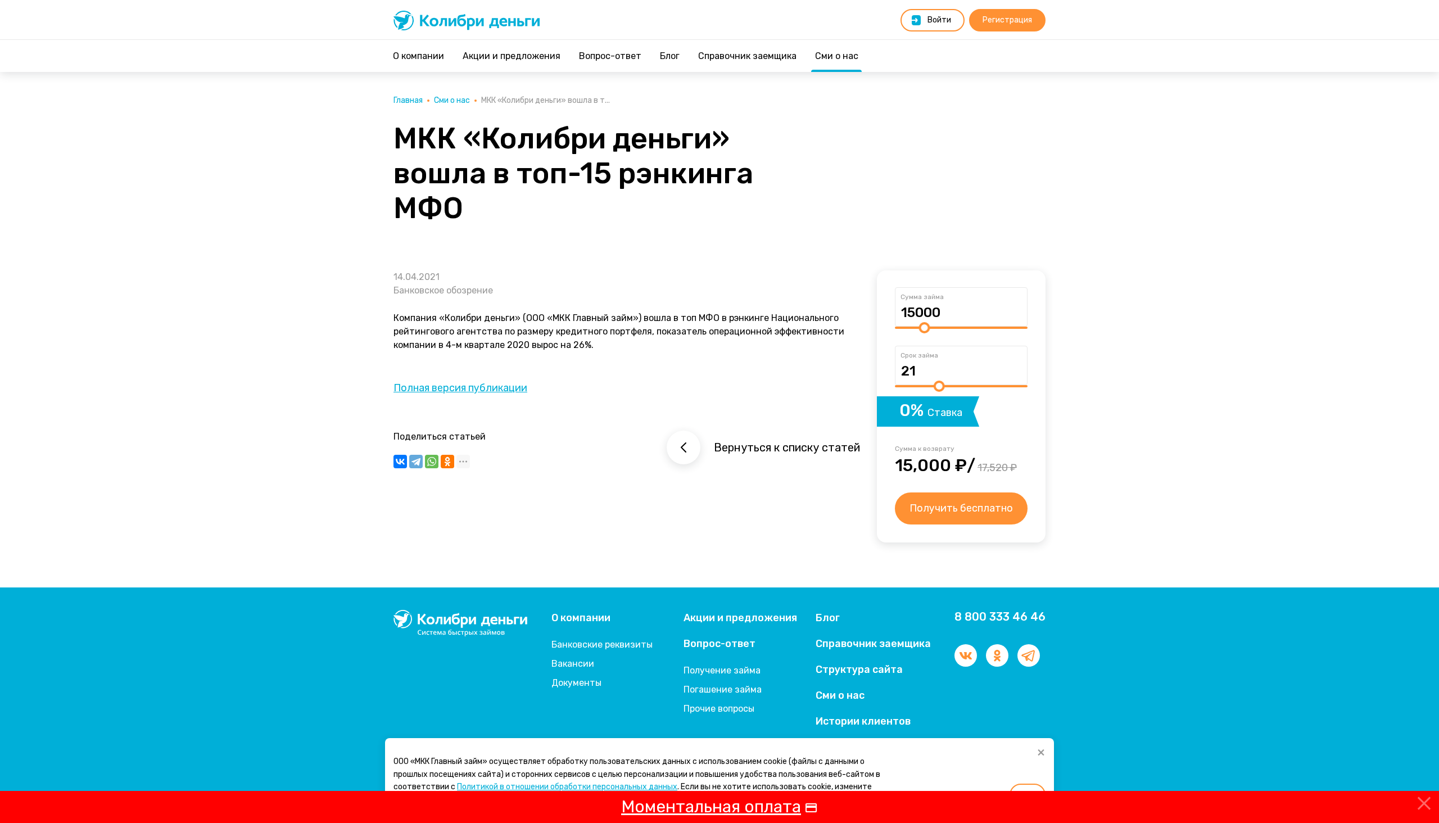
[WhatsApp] (431, 461)
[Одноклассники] (447, 461)
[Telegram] (416, 461)
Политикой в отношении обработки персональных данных (567, 787)
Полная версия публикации (460, 388)
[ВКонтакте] (400, 461)
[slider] (924, 327)
